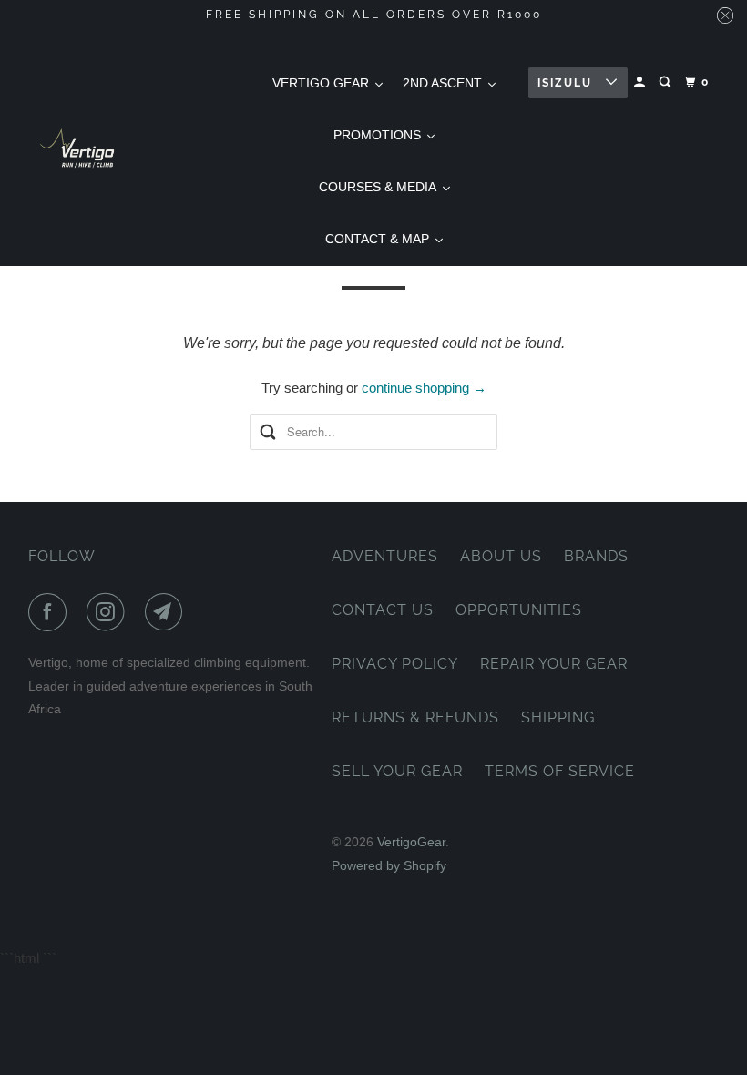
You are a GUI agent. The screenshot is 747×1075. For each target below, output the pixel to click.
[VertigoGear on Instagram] (109, 612)
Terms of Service (560, 771)
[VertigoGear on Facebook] (51, 612)
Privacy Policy (395, 663)
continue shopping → (424, 387)
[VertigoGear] (78, 148)
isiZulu (567, 83)
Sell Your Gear (397, 771)
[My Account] (641, 82)
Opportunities (518, 610)
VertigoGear (411, 841)
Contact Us (383, 610)
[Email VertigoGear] (167, 612)
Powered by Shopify (389, 865)
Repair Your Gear (554, 663)
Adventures (385, 556)
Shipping (558, 717)
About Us (501, 556)
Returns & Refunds (415, 717)
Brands (596, 556)
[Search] (667, 82)
